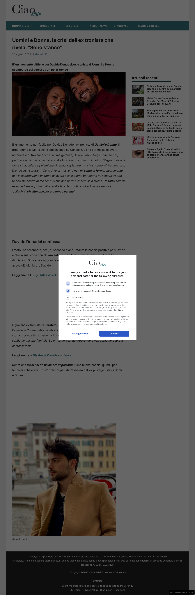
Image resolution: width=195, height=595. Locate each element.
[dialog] (97, 297)
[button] (97, 297)
